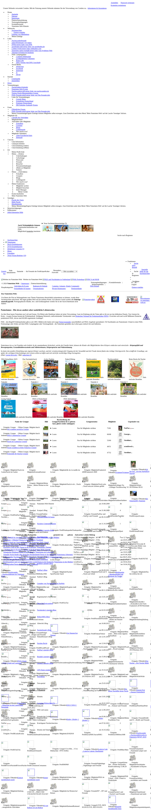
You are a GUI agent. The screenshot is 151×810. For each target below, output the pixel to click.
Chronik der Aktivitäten (19, 117)
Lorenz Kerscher (11, 355)
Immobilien (15, 81)
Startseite (14, 14)
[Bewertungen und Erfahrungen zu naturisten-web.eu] (145, 302)
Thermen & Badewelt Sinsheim (22, 53)
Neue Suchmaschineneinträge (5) (55, 223)
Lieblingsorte (20, 129)
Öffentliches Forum (18, 109)
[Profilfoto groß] (120, 428)
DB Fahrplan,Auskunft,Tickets (27, 105)
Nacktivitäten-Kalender (19, 87)
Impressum (15, 18)
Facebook (19, 68)
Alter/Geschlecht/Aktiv (24, 135)
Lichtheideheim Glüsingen (25, 59)
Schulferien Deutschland (24, 101)
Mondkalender (16, 204)
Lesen (54, 428)
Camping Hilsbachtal (23, 57)
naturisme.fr (26, 355)
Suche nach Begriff (135, 265)
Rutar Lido (20, 61)
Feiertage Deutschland (24, 103)
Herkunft (19, 137)
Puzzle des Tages (17, 200)
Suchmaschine (16, 30)
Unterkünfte (15, 79)
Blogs (18, 127)
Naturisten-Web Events (19, 89)
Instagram (19, 70)
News (9, 83)
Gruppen (19, 125)
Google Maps (21, 99)
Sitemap (14, 16)
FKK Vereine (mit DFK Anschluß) (28, 63)
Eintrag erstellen (19, 32)
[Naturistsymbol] (88, 299)
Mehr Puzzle (16, 202)
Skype (18, 74)
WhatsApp (20, 67)
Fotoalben (19, 123)
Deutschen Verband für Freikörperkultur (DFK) (92, 316)
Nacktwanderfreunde (18, 41)
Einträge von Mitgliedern (20, 34)
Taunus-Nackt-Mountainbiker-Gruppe (24, 93)
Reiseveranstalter (65, 322)
